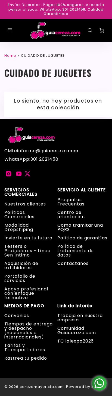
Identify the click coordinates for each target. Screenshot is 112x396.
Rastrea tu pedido (25, 358)
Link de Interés (74, 306)
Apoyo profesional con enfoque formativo (26, 293)
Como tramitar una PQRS (80, 227)
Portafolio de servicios (19, 278)
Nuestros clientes (25, 204)
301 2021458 (44, 159)
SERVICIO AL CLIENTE (81, 190)
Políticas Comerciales (19, 214)
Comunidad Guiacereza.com (76, 330)
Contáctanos (73, 263)
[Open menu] (9, 30)
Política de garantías (82, 238)
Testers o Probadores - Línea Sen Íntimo (27, 250)
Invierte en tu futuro (28, 238)
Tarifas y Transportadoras (24, 347)
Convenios (16, 315)
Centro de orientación (71, 214)
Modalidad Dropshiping (18, 227)
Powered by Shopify (86, 386)
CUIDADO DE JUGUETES (43, 55)
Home (10, 55)
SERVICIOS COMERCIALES (21, 192)
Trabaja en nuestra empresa (80, 317)
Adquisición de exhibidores (21, 265)
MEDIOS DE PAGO (24, 306)
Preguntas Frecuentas (71, 202)
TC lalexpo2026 (75, 341)
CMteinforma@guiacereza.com (41, 151)
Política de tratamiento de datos (75, 250)
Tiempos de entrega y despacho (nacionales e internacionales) (28, 330)
